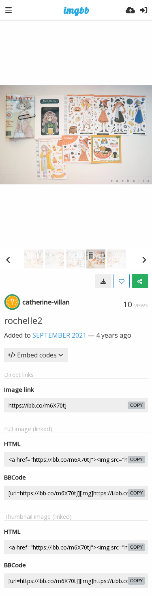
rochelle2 (23, 320)
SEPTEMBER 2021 (59, 335)
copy (136, 405)
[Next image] (144, 260)
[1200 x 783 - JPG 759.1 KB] (103, 281)
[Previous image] (8, 260)
